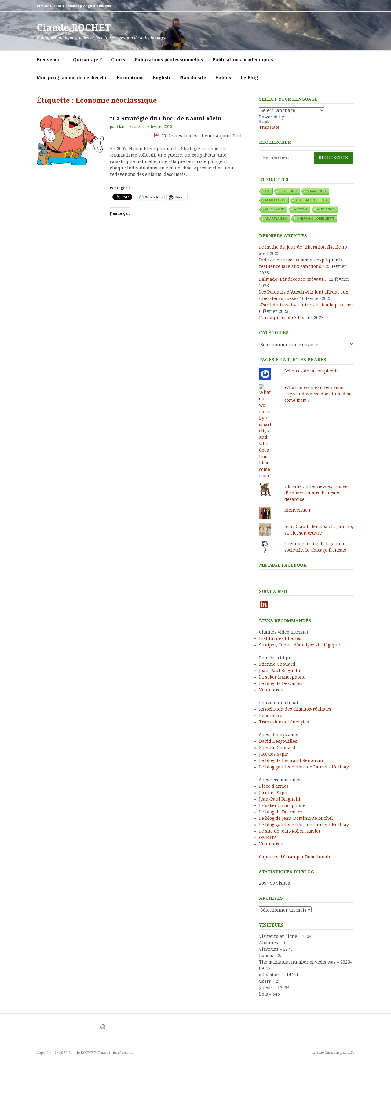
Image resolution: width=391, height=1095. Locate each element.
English (161, 77)
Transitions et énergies (284, 722)
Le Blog (249, 77)
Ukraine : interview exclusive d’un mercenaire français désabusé (316, 493)
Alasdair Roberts (311, 200)
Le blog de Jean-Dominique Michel (296, 818)
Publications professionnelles (168, 59)
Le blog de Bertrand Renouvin (291, 760)
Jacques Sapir (273, 754)
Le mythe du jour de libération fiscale (300, 247)
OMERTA (268, 837)
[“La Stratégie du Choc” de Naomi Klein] (70, 140)
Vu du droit (271, 689)
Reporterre (270, 715)
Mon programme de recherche (72, 77)
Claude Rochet (129, 126)
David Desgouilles (278, 741)
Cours (118, 59)
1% (267, 191)
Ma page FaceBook (283, 565)
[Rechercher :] (306, 157)
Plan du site (192, 77)
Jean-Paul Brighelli (279, 670)
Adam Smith (316, 191)
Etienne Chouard (277, 664)
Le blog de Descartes (280, 683)
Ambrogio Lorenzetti (315, 218)
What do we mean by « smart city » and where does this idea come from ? (317, 394)
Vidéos (223, 77)
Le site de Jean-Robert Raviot (289, 831)
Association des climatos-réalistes (295, 709)
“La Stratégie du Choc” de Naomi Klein (166, 118)
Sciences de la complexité (311, 370)
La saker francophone (282, 677)
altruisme (325, 209)
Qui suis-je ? (87, 59)
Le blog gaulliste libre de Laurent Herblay (304, 766)
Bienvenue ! (50, 59)
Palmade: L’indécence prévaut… (293, 279)
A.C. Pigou (288, 191)
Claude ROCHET (74, 27)
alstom (300, 209)
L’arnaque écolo (276, 317)
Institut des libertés (280, 638)
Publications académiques (242, 59)
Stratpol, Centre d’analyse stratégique (299, 644)
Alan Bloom (275, 200)
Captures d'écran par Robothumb (294, 856)
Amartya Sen (276, 218)
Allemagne (274, 209)
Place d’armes (274, 786)
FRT (350, 1052)
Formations (130, 77)
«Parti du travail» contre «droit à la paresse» (306, 304)
